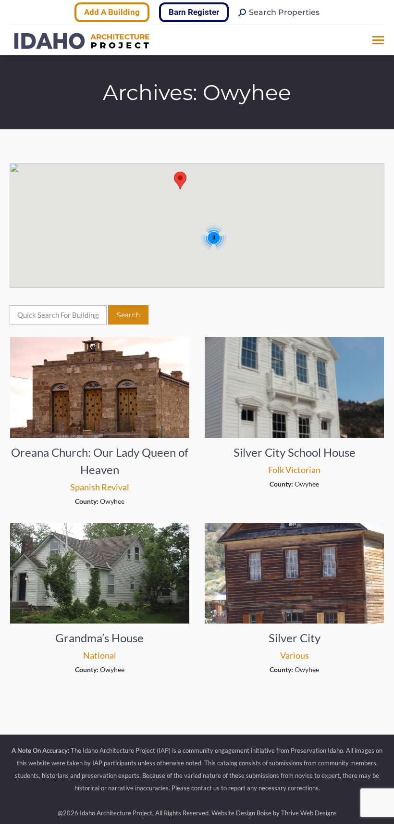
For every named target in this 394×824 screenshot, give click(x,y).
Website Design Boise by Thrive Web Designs (274, 813)
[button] (180, 180)
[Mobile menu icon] (378, 40)
